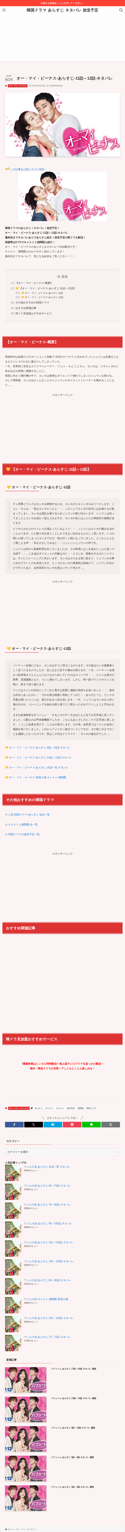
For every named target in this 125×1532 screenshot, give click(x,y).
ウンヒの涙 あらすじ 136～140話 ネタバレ (49, 1261)
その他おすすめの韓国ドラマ (32, 302)
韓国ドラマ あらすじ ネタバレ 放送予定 (62, 10)
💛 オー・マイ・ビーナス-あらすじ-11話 (42, 293)
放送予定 (71, 1108)
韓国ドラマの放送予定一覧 (24, 834)
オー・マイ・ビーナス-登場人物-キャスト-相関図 (37, 777)
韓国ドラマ (91, 1108)
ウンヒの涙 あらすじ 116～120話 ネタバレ (48, 1242)
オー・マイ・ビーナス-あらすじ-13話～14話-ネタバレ (40, 757)
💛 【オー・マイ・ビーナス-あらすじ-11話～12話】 (45, 288)
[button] (14, 1124)
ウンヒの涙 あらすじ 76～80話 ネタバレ (47, 1204)
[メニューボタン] (4, 10)
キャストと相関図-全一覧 (23, 824)
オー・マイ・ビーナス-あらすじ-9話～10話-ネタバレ (39, 747)
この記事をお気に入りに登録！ (28, 169)
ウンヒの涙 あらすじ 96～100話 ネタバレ (48, 1223)
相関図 (80, 1108)
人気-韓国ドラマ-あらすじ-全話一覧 (29, 814)
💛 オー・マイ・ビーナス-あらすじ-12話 (42, 297)
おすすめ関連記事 (25, 308)
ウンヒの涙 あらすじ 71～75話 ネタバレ (47, 1337)
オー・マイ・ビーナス (18, 86)
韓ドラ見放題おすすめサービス (33, 313)
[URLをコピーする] (110, 1124)
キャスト (49, 1108)
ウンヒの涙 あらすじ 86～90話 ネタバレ (47, 1280)
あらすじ (38, 1108)
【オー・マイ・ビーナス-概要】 (34, 283)
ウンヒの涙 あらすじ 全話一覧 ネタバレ (47, 1166)
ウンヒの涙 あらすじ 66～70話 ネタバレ (47, 1185)
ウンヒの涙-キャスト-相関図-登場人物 (46, 1299)
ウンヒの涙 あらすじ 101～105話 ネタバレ (49, 1318)
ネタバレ (60, 1108)
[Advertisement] (62, 38)
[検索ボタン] (121, 10)
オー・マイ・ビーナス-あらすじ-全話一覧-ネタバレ (39, 767)
